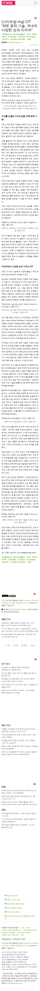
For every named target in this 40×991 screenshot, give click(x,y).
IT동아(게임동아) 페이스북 (19, 609)
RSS (22, 935)
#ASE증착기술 (7, 34)
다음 (32, 645)
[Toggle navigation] (35, 3)
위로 (16, 645)
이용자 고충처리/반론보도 (11, 930)
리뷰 (4, 787)
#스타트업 (21, 37)
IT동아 (4, 600)
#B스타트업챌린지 (19, 34)
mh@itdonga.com (16, 42)
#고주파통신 (12, 37)
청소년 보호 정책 (23, 932)
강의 (4, 809)
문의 (28, 928)
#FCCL (34, 34)
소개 (22, 928)
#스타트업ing (31, 37)
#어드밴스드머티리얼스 (18, 39)
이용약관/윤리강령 (30, 930)
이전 (8, 645)
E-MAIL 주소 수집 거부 (10, 935)
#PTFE (4, 37)
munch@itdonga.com (14, 983)
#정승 (29, 39)
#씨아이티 (5, 39)
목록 (25, 645)
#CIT (29, 34)
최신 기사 (6, 725)
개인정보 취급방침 (8, 932)
